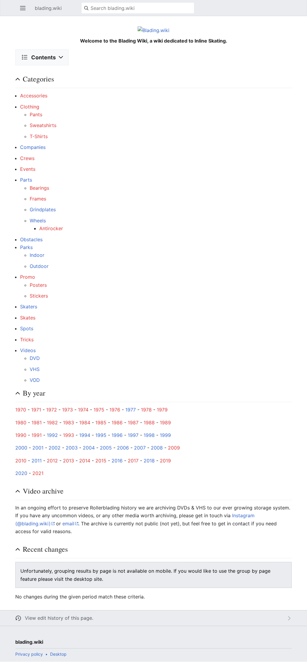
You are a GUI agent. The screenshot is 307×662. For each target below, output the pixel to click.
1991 (36, 435)
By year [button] (34, 393)
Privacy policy (29, 654)
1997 (133, 435)
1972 (51, 410)
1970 (20, 410)
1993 (68, 435)
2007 (140, 448)
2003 (72, 448)
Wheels (38, 221)
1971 (36, 410)
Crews (27, 158)
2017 (133, 461)
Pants (36, 114)
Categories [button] (38, 79)
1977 (130, 410)
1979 (162, 410)
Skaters (28, 307)
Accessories (33, 96)
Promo (27, 277)
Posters (38, 285)
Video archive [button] (43, 491)
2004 (89, 448)
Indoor (37, 255)
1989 (165, 423)
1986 (117, 423)
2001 (37, 448)
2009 (174, 448)
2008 (157, 448)
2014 (84, 461)
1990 (20, 435)
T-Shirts (39, 136)
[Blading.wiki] (153, 30)
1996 (117, 435)
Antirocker (51, 228)
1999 (165, 435)
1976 (114, 410)
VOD (35, 380)
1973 (67, 410)
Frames (38, 199)
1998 (149, 435)
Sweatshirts (43, 125)
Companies (33, 147)
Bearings (39, 188)
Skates (27, 318)
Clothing (29, 107)
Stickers (39, 296)
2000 (21, 448)
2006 (123, 448)
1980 (20, 423)
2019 (165, 461)
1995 (100, 435)
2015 (100, 461)
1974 (83, 410)
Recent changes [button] (45, 549)
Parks (26, 247)
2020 (21, 473)
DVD (35, 358)
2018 (149, 461)
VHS (35, 369)
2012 (52, 461)
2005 (106, 448)
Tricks (27, 340)
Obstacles (31, 239)
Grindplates (43, 209)
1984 (84, 423)
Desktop (58, 654)
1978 (146, 410)
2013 (68, 461)
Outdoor (39, 266)
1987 (133, 423)
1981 (36, 423)
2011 (36, 461)
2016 (117, 461)
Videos (28, 350)
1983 (68, 423)
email (68, 524)
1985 (100, 423)
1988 (149, 423)
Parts (26, 180)
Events (27, 169)
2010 (20, 461)
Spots (26, 328)
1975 (99, 410)
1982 (52, 423)
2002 (55, 448)
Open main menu (24, 11)
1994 (84, 435)
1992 (52, 435)
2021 (37, 473)
